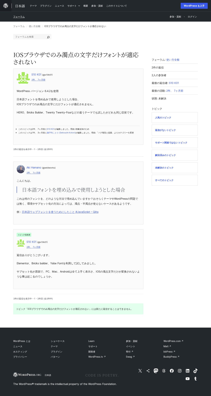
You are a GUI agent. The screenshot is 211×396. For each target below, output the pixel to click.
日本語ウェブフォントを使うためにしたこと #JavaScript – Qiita (60, 211)
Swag (130, 356)
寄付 (129, 351)
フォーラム (19, 16)
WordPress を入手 (194, 5)
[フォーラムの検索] (48, 36)
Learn (91, 341)
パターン (55, 356)
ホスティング (20, 351)
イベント (130, 346)
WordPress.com (173, 341)
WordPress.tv (97, 356)
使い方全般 (34, 26)
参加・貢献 (131, 341)
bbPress (169, 351)
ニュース (17, 346)
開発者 (91, 351)
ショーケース (58, 341)
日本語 (48, 375)
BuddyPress (172, 356)
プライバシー (20, 356)
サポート (93, 346)
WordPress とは (21, 341)
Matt (167, 346)
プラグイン (56, 351)
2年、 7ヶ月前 (38, 79)
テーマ (54, 346)
